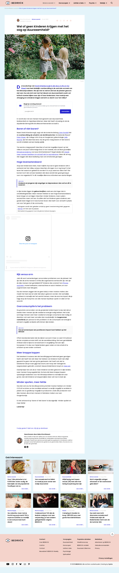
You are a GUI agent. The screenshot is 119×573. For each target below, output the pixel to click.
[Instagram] (25, 447)
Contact (42, 548)
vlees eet (67, 366)
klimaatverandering (24, 152)
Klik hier (20, 209)
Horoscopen (63, 3)
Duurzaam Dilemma (83, 548)
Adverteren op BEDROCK (103, 542)
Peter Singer (21, 137)
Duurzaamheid (68, 542)
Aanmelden (65, 111)
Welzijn (102, 3)
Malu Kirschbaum (25, 19)
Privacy (97, 548)
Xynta (110, 564)
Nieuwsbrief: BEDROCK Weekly (48, 551)
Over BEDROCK (44, 542)
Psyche (92, 3)
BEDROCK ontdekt (83, 545)
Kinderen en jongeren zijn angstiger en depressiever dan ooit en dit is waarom (45, 184)
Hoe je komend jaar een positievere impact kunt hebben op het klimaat (42, 331)
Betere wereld (48, 3)
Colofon (42, 545)
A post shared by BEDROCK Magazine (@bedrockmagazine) (28, 267)
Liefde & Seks (79, 3)
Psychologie (67, 551)
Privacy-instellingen (105, 558)
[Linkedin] (27, 447)
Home (6, 8)
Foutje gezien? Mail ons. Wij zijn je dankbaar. (32, 428)
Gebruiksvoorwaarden (102, 545)
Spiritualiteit (67, 554)
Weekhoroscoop (82, 542)
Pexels (82, 81)
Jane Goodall (64, 133)
